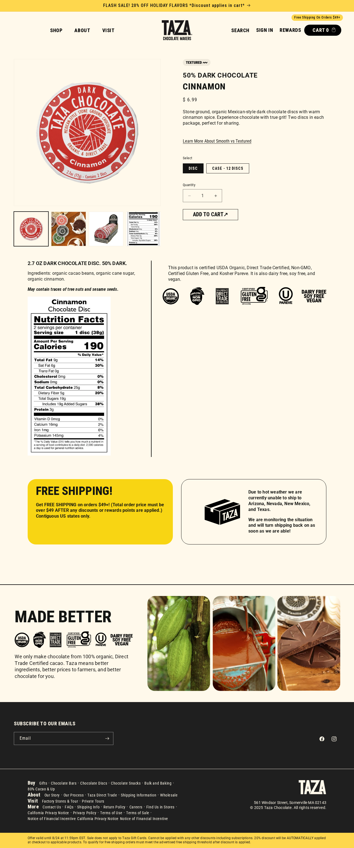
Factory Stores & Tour (60, 801)
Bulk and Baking (157, 783)
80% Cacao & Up (41, 789)
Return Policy (114, 807)
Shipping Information (138, 795)
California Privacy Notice (48, 813)
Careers (135, 807)
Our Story (52, 795)
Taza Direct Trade (102, 795)
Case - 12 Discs (227, 168)
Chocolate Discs (93, 783)
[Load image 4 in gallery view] (143, 229)
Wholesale (169, 795)
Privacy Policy (84, 813)
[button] (240, 30)
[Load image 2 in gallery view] (68, 229)
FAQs (69, 807)
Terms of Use (111, 813)
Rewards (290, 30)
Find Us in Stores (160, 807)
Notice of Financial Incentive (52, 818)
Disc (193, 168)
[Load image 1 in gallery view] (31, 229)
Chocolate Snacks (126, 783)
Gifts (43, 783)
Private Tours (93, 801)
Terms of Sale (137, 813)
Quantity (189, 185)
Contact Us (52, 807)
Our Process (74, 795)
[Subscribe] (107, 738)
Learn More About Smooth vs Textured (217, 141)
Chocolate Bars (63, 783)
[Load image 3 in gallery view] (106, 229)
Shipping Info (88, 807)
